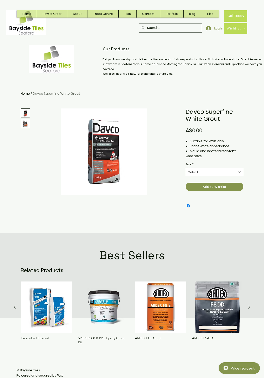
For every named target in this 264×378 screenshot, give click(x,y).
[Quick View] (46, 307)
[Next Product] (249, 307)
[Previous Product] (14, 307)
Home (25, 93)
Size (190, 164)
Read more (194, 156)
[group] (132, 313)
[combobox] (214, 172)
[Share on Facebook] (188, 205)
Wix (60, 375)
